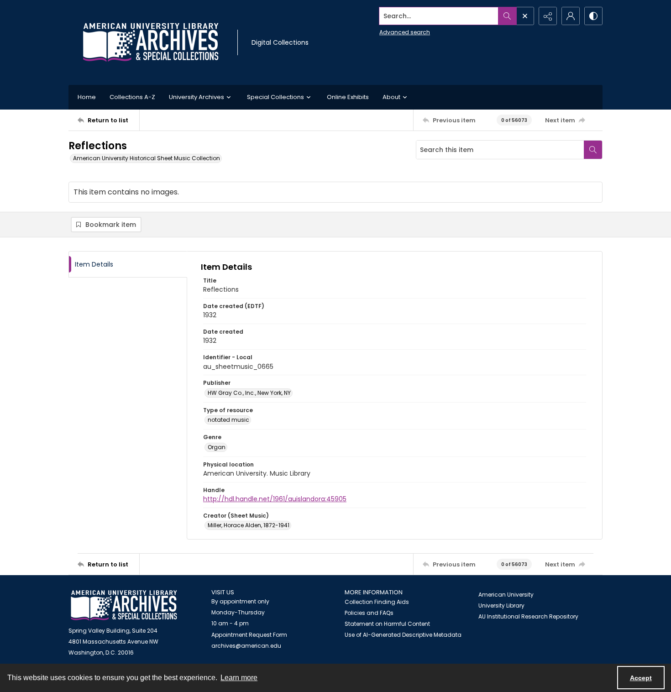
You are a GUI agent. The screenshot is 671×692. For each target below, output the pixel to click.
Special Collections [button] (275, 97)
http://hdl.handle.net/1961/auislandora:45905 (274, 498)
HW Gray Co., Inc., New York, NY (249, 393)
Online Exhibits (348, 97)
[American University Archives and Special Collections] (123, 605)
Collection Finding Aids (377, 602)
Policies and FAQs (369, 613)
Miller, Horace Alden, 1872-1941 (248, 525)
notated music (228, 420)
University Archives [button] (196, 97)
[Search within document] (593, 150)
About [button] (391, 97)
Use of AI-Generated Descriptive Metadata (403, 635)
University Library (501, 605)
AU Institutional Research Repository (528, 616)
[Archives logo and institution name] (151, 42)
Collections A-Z (132, 97)
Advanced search (404, 32)
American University (506, 594)
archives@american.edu (246, 646)
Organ (216, 447)
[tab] (128, 265)
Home (87, 97)
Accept (641, 678)
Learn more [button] (238, 678)
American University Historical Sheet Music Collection (146, 158)
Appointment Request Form (249, 635)
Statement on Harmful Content (387, 624)
